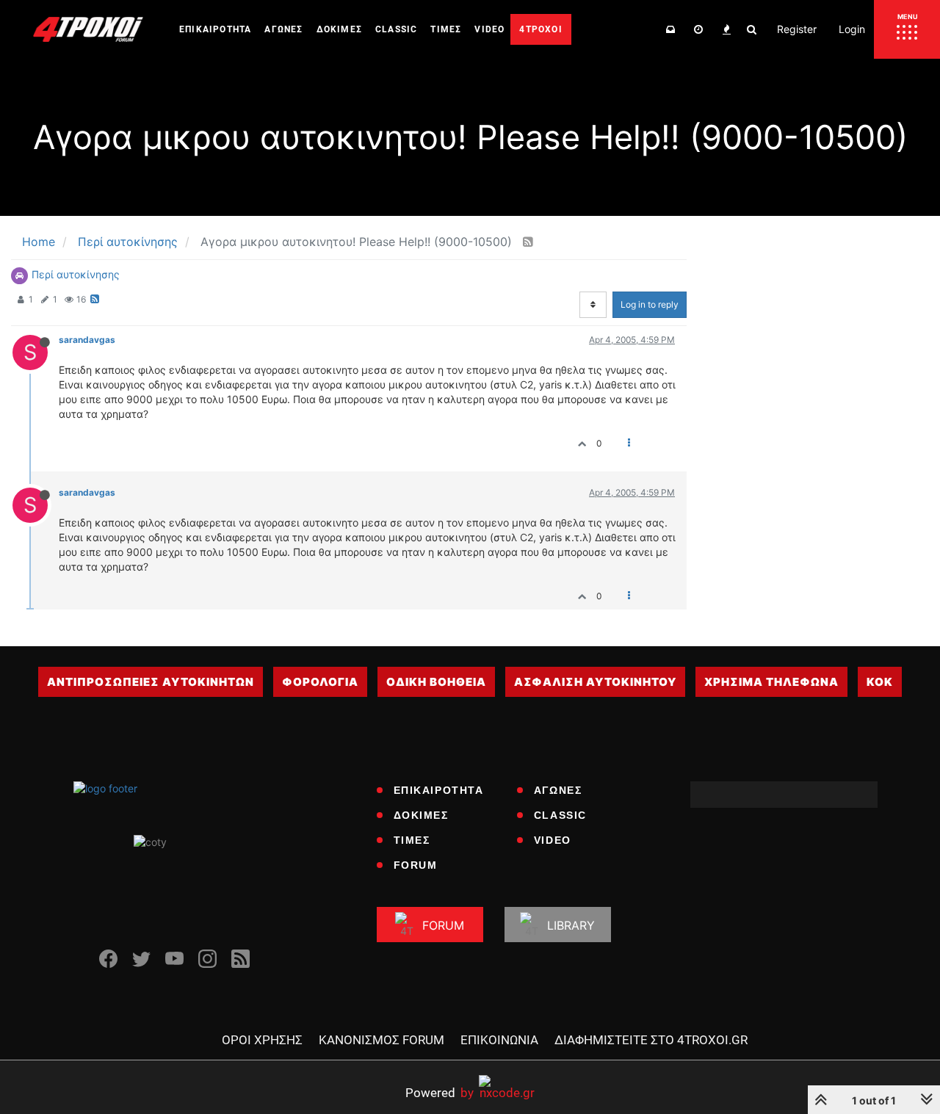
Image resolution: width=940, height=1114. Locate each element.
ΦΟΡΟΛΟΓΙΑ (320, 682)
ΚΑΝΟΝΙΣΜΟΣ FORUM (381, 1039)
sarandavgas (87, 339)
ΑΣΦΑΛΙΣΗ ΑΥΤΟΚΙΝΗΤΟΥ (595, 682)
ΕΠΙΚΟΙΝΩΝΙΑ (499, 1039)
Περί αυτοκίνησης (76, 274)
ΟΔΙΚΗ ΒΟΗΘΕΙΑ (436, 682)
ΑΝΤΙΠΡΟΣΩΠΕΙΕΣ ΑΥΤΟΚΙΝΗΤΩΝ (150, 682)
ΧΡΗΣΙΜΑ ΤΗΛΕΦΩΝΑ (771, 682)
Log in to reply (650, 304)
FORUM (416, 865)
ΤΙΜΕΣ (412, 840)
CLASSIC (560, 815)
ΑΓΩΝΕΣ (558, 790)
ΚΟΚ (880, 682)
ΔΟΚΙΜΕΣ (421, 815)
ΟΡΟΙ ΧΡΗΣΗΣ (262, 1039)
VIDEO (552, 840)
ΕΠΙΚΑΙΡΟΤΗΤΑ (439, 790)
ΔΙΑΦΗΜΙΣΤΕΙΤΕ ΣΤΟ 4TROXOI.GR (651, 1039)
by (439, 1092)
